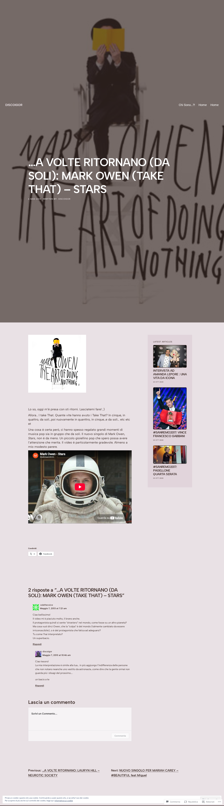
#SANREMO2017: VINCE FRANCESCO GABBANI (169, 434)
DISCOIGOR (13, 105)
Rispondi (37, 644)
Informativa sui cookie (64, 801)
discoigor (64, 199)
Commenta (120, 735)
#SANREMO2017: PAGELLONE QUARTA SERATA (165, 470)
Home (203, 105)
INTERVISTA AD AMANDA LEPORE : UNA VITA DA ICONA (170, 374)
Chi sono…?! (187, 105)
